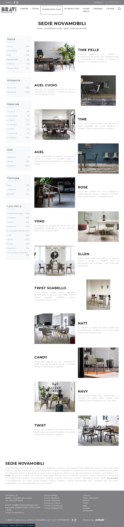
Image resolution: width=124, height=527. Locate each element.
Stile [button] (10, 149)
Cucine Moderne (51, 498)
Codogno (18, 218)
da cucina (18, 88)
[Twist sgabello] (98, 294)
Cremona (18, 226)
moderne (18, 166)
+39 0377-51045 (112, 2)
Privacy (4, 525)
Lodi (18, 235)
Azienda (24, 8)
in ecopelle (18, 116)
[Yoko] (98, 226)
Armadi (86, 508)
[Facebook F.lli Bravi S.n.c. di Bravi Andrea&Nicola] (14, 2)
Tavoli (85, 503)
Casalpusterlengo (18, 213)
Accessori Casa (71, 8)
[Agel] (98, 158)
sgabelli (18, 194)
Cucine (35, 8)
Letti (85, 506)
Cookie (12, 525)
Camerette (88, 511)
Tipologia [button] (13, 178)
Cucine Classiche (52, 500)
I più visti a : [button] (14, 206)
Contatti (110, 8)
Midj (18, 55)
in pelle (18, 129)
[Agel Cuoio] (98, 90)
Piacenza (18, 248)
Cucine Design (51, 495)
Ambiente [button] (13, 80)
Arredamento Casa (51, 9)
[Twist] (98, 431)
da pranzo (18, 92)
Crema (18, 222)
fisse (18, 185)
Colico (18, 46)
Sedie (66, 28)
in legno (18, 120)
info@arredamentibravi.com (25, 505)
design (18, 161)
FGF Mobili (18, 51)
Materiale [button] (13, 104)
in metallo (18, 124)
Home (40, 28)
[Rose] (54, 192)
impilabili (18, 190)
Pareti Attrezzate (91, 498)
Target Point (18, 68)
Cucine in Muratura (53, 506)
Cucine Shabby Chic (53, 508)
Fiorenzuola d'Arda (18, 231)
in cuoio (18, 111)
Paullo (18, 244)
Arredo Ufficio (86, 9)
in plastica (18, 133)
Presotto (18, 64)
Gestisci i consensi (26, 525)
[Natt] (54, 328)
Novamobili (18, 59)
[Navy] (54, 397)
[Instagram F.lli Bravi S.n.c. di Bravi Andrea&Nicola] (17, 2)
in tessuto (18, 138)
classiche (18, 157)
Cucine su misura (52, 503)
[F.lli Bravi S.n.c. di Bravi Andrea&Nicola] (8, 10)
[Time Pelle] (54, 56)
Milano (18, 239)
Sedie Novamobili (79, 28)
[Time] (54, 124)
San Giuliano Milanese (18, 254)
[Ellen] (54, 260)
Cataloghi (98, 8)
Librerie (86, 495)
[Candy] (98, 363)
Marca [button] (11, 39)
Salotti (86, 500)
